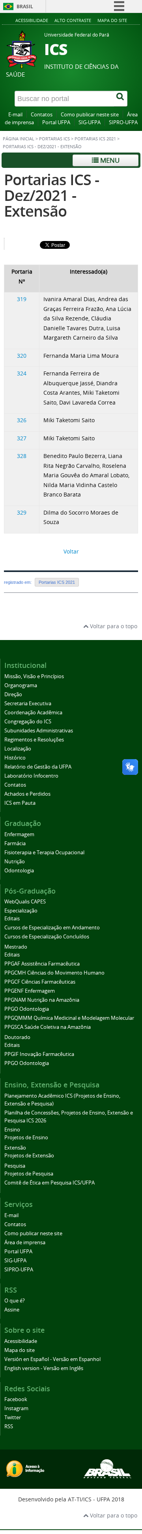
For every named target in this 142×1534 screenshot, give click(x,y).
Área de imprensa (24, 1242)
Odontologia (19, 870)
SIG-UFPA (89, 122)
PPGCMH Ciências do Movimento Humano (54, 972)
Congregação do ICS (27, 721)
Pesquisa (14, 1165)
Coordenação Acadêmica (33, 712)
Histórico (15, 757)
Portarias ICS (54, 139)
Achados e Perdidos (27, 794)
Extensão (15, 1147)
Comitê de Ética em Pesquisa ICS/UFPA (49, 1182)
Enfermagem (19, 834)
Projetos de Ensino (26, 1137)
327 (21, 438)
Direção (13, 694)
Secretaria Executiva (27, 703)
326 (21, 420)
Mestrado (15, 947)
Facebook (15, 1399)
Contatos (41, 114)
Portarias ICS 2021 (95, 139)
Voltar (71, 551)
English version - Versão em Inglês (43, 1368)
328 (21, 456)
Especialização (20, 910)
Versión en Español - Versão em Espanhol (52, 1359)
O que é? (14, 1300)
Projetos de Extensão (29, 1155)
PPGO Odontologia (26, 1009)
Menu (109, 160)
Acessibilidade (31, 20)
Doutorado (17, 1037)
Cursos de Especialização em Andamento (52, 927)
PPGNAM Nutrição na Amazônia (41, 1000)
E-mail (15, 114)
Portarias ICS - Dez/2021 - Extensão (51, 195)
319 (21, 299)
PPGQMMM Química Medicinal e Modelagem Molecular (69, 1018)
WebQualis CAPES (25, 901)
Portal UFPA (56, 122)
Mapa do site (112, 20)
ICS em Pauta (20, 803)
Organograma (20, 685)
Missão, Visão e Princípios (34, 676)
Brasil (25, 6)
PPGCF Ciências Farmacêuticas (39, 982)
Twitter (12, 1417)
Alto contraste (72, 20)
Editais (12, 918)
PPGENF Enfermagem (29, 991)
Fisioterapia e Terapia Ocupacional (44, 852)
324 (21, 373)
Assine (11, 1309)
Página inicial (18, 139)
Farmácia (15, 843)
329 (21, 512)
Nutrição (14, 861)
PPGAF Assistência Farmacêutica (42, 963)
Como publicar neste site (90, 114)
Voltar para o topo (112, 626)
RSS (8, 1426)
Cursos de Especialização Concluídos (46, 936)
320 (21, 355)
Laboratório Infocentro (31, 776)
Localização (17, 748)
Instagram (16, 1408)
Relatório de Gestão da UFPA (37, 766)
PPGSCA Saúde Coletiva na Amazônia (47, 1027)
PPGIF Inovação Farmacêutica (39, 1054)
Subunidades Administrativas (38, 730)
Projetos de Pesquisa (28, 1173)
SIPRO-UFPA (123, 122)
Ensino (12, 1129)
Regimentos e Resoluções (34, 739)
